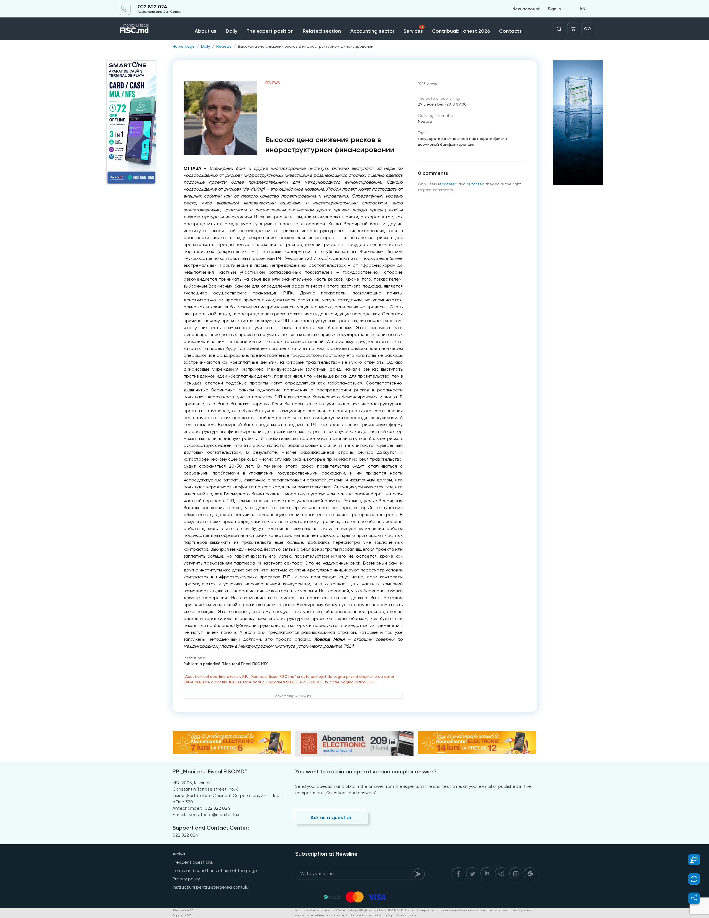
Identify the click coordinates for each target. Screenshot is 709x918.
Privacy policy (186, 878)
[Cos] (573, 29)
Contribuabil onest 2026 (461, 31)
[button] (691, 859)
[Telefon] (124, 9)
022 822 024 (152, 7)
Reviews (224, 46)
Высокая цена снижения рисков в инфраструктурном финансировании (305, 46)
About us (205, 31)
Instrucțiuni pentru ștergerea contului (211, 887)
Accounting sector (372, 31)
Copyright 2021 (182, 915)
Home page (184, 46)
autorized (475, 184)
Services (413, 29)
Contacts (510, 31)
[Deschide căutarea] (559, 29)
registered (447, 184)
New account (526, 8)
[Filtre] (588, 29)
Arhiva (179, 854)
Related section (322, 31)
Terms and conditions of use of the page (215, 870)
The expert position (270, 31)
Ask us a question (331, 817)
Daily (231, 31)
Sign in (554, 8)
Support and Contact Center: (211, 827)
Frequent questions (193, 862)
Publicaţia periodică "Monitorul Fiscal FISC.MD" (226, 663)
